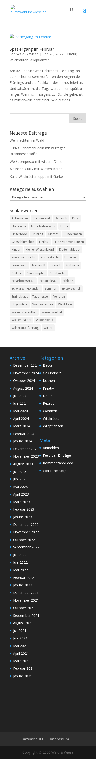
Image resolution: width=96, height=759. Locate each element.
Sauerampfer (36, 273)
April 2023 (21, 494)
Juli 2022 (19, 554)
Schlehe (68, 281)
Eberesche (19, 226)
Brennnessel (41, 218)
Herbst (44, 242)
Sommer (51, 289)
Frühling (37, 234)
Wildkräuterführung (25, 328)
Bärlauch (61, 218)
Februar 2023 (23, 509)
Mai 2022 (20, 570)
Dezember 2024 (26, 365)
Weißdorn (65, 304)
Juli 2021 (19, 630)
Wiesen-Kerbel (52, 312)
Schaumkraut (49, 281)
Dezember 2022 (26, 524)
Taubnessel (40, 296)
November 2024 (26, 373)
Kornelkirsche (50, 257)
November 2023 (26, 456)
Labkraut (70, 257)
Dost (75, 218)
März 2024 (21, 426)
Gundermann (73, 234)
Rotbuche (72, 265)
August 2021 (23, 623)
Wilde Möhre (45, 320)
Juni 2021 (20, 638)
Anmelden (51, 447)
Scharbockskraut (23, 281)
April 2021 (21, 653)
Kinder (16, 249)
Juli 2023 (19, 471)
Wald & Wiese (27, 54)
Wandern (50, 411)
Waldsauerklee (42, 304)
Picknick (55, 265)
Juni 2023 (20, 479)
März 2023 (21, 502)
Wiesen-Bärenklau (24, 312)
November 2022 (26, 532)
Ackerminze (20, 218)
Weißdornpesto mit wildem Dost (36, 161)
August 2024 (23, 388)
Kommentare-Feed (58, 463)
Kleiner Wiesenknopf (40, 249)
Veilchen (59, 296)
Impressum (59, 739)
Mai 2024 (20, 411)
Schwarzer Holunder (26, 289)
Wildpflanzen (40, 60)
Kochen (49, 380)
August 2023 (23, 464)
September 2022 (26, 547)
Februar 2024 (23, 433)
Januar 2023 (22, 517)
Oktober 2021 (24, 608)
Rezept (48, 403)
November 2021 (26, 600)
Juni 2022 (20, 562)
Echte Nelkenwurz (43, 226)
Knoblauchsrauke (24, 257)
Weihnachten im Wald (27, 140)
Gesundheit (52, 373)
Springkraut (20, 296)
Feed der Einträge (57, 455)
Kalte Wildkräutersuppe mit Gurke (36, 176)
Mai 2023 (20, 486)
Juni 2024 (20, 403)
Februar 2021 (23, 668)
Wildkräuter (19, 60)
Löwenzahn (19, 265)
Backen (49, 365)
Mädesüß (38, 265)
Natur (71, 54)
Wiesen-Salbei (21, 320)
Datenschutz (32, 739)
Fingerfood (19, 234)
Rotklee (17, 273)
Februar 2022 (23, 577)
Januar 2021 (22, 676)
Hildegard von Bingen (69, 242)
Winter (48, 328)
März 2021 (21, 660)
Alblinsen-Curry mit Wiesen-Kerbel (36, 169)
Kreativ (48, 388)
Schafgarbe (58, 273)
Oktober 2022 (24, 539)
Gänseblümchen (23, 242)
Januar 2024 (22, 441)
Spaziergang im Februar (32, 49)
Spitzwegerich (71, 289)
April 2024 (21, 418)
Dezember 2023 (26, 448)
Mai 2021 (20, 645)
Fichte (64, 226)
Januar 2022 (22, 585)
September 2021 (26, 615)
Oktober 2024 (24, 380)
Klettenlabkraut (69, 249)
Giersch (53, 234)
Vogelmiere (20, 304)
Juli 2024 (19, 396)
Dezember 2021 (26, 592)
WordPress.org (54, 470)
